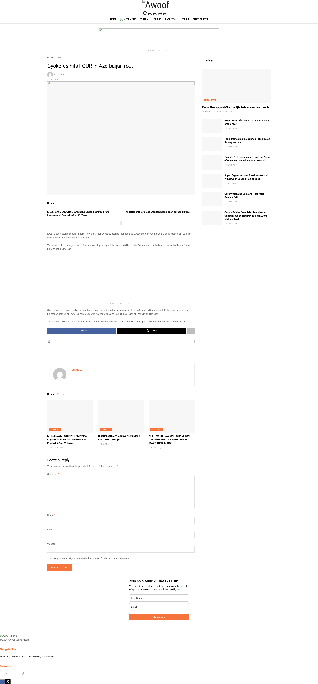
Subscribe (159, 617)
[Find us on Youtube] (18, 673)
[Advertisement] (121, 278)
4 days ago (231, 202)
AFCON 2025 (130, 19)
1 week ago (231, 183)
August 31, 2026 (56, 448)
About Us (4, 656)
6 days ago (231, 128)
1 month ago (220, 112)
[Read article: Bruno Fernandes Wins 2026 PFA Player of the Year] (212, 126)
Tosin (207, 112)
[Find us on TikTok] (23, 673)
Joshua (60, 75)
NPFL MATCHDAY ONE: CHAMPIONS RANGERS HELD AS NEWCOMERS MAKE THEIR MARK (170, 439)
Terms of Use (18, 656)
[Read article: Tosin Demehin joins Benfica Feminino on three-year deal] (212, 144)
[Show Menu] (48, 19)
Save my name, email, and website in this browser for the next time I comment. (90, 558)
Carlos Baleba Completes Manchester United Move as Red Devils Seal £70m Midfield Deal (245, 216)
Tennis (185, 19)
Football (145, 19)
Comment (53, 474)
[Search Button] (269, 19)
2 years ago (53, 79)
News (58, 57)
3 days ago (231, 165)
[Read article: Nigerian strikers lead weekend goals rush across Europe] (121, 416)
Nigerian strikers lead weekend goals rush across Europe (158, 211)
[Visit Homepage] (159, 7)
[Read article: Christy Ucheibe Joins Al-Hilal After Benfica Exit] (212, 199)
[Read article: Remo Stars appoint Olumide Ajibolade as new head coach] (236, 86)
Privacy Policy (34, 656)
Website (51, 544)
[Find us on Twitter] (6, 673)
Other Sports (200, 19)
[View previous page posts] (118, 223)
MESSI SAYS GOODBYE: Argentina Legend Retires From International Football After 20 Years (67, 439)
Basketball (171, 19)
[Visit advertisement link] (159, 38)
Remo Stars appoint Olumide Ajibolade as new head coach (235, 107)
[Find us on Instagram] (12, 673)
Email (51, 529)
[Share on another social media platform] (191, 331)
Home (113, 19)
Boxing (157, 19)
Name (51, 515)
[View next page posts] (123, 223)
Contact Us (49, 656)
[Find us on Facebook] (1, 673)
